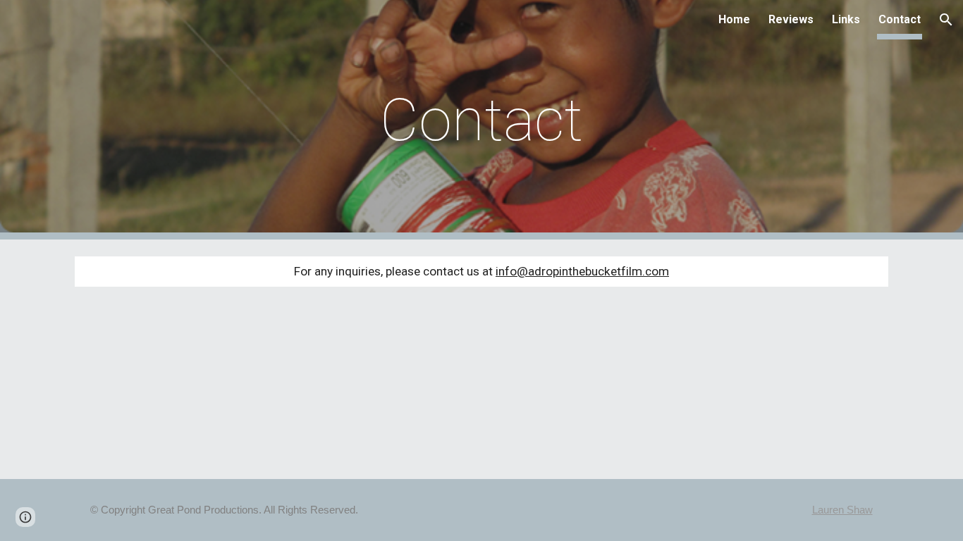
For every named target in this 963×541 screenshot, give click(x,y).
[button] (946, 20)
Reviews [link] (791, 19)
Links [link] (846, 19)
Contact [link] (899, 19)
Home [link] (734, 19)
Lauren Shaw (842, 510)
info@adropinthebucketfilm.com (582, 271)
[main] (481, 120)
